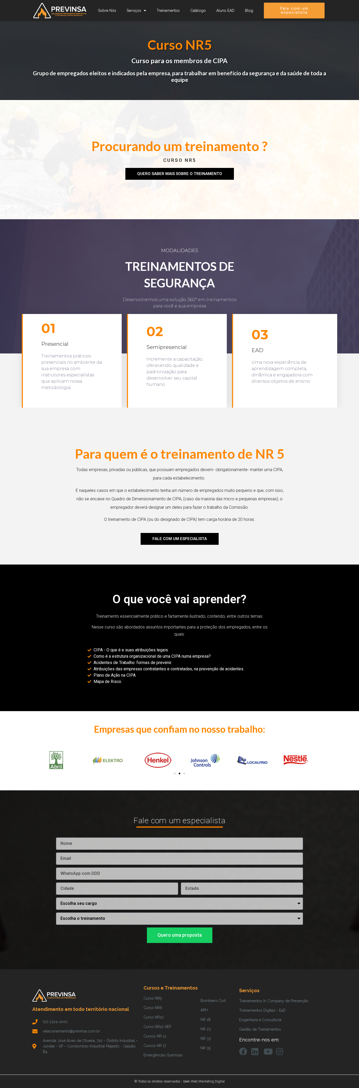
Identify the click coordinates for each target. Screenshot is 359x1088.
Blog (249, 10)
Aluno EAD (225, 10)
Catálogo (198, 10)
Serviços (134, 10)
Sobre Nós (107, 10)
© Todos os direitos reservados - (158, 1081)
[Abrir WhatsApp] (346, 1075)
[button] (175, 773)
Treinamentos (168, 10)
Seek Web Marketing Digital (204, 1081)
